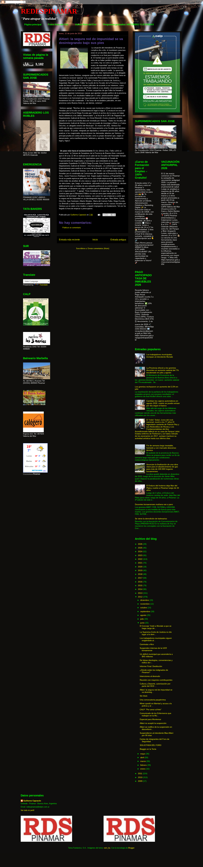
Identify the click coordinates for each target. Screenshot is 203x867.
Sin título (143, 696)
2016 (140, 582)
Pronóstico (27, 474)
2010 (140, 777)
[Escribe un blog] (106, 214)
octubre (143, 607)
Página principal (32, 24)
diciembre (144, 600)
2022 (140, 559)
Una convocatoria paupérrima (153, 700)
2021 (140, 563)
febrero (143, 765)
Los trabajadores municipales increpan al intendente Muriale (159, 355)
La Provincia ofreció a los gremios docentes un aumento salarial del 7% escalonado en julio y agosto (162, 370)
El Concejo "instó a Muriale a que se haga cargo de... (155, 627)
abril (142, 757)
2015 (140, 585)
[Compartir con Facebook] (111, 214)
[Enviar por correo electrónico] (103, 214)
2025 (140, 548)
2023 (140, 555)
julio (142, 619)
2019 (140, 570)
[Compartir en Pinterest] (114, 214)
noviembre (145, 604)
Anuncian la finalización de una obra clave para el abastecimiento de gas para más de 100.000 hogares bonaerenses (162, 467)
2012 (140, 597)
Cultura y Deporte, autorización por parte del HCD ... (155, 685)
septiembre (145, 611)
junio (142, 623)
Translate (43, 285)
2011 (140, 773)
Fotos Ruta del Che (58, 24)
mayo (143, 754)
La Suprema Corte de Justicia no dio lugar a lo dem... (156, 633)
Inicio (95, 239)
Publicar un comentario (71, 228)
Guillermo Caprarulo (32, 801)
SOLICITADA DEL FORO (150, 745)
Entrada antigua (118, 239)
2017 (140, 578)
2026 (140, 544)
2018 (140, 574)
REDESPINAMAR (49, 11)
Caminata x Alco (147, 644)
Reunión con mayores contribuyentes (156, 680)
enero (143, 769)
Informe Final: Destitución (151, 666)
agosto (143, 615)
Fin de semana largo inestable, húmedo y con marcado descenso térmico (161, 447)
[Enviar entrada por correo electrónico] (99, 215)
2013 (140, 593)
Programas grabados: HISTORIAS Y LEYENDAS (128, 24)
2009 (140, 781)
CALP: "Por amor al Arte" (150, 709)
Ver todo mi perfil (27, 810)
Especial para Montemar (150, 719)
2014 (140, 589)
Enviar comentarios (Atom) (98, 248)
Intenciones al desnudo (150, 676)
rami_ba (107, 848)
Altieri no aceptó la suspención (153, 723)
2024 (140, 551)
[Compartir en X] (109, 214)
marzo (143, 761)
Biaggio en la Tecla (148, 749)
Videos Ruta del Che (85, 24)
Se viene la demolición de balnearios (151, 518)
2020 (140, 567)
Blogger (131, 848)
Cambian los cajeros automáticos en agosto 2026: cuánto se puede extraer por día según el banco (163, 403)
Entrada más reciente (69, 239)
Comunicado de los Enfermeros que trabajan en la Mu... (155, 714)
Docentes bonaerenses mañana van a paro (154, 504)
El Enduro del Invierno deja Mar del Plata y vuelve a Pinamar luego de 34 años (162, 487)
